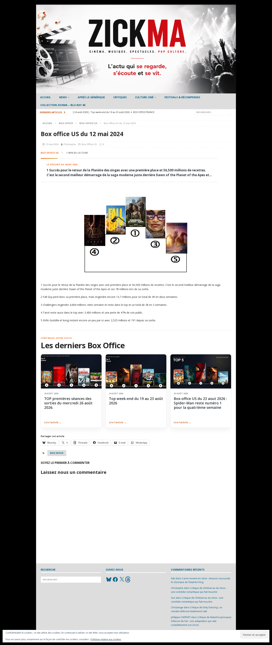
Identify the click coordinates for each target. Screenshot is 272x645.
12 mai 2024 (52, 144)
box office (56, 453)
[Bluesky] (109, 579)
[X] (122, 579)
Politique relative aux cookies (105, 639)
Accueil (45, 97)
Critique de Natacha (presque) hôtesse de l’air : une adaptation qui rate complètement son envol (201, 621)
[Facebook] (115, 579)
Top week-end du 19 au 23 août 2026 (136, 401)
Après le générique (91, 97)
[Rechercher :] (212, 112)
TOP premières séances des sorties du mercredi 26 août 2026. (68, 403)
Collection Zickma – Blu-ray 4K (62, 105)
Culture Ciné (144, 97)
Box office (66, 123)
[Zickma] (136, 91)
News (63, 97)
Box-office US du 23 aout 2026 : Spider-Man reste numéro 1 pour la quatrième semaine (200, 403)
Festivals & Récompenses (182, 97)
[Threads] (128, 579)
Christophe (69, 144)
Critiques (120, 97)
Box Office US (89, 144)
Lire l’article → (52, 422)
